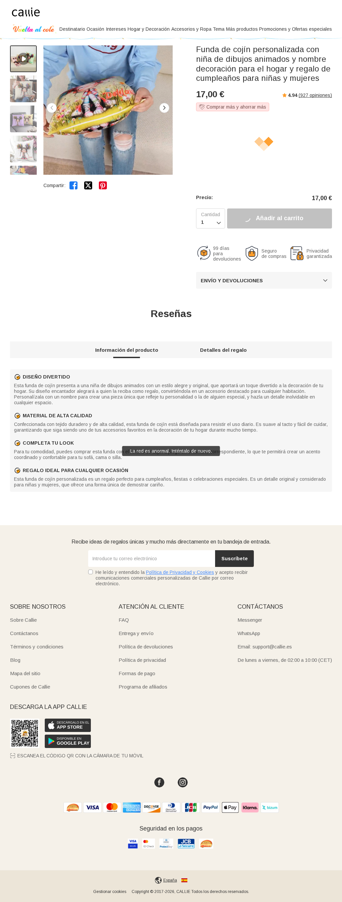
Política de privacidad (142, 660)
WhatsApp (248, 633)
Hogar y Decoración (149, 29)
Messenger (249, 620)
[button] (164, 108)
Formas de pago (137, 673)
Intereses (116, 29)
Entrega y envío (136, 633)
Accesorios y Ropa (191, 29)
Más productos (242, 29)
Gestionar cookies (109, 891)
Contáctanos (24, 633)
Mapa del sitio (25, 673)
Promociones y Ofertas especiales (295, 29)
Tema (218, 29)
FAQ (124, 620)
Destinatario (72, 29)
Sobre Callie (23, 620)
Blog (15, 660)
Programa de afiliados (143, 687)
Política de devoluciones (146, 646)
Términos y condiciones (36, 646)
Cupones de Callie (30, 687)
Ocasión (95, 29)
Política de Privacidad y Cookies (180, 572)
